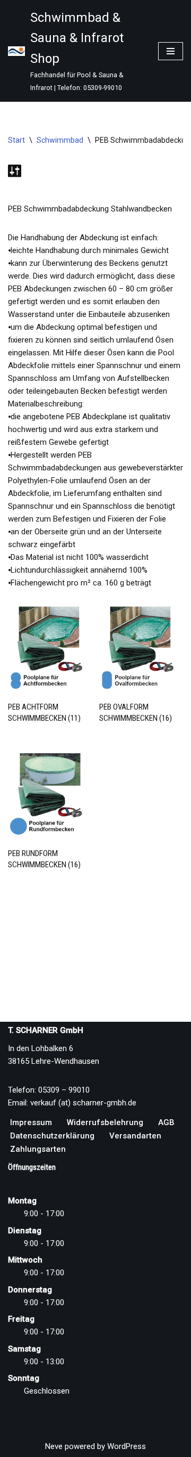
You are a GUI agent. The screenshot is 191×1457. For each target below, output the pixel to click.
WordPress (126, 1446)
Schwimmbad (60, 140)
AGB (166, 1122)
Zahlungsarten (38, 1149)
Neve (54, 1446)
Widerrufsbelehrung (105, 1122)
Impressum (31, 1122)
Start (16, 140)
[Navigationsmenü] (170, 51)
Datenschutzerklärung (52, 1136)
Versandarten (135, 1136)
